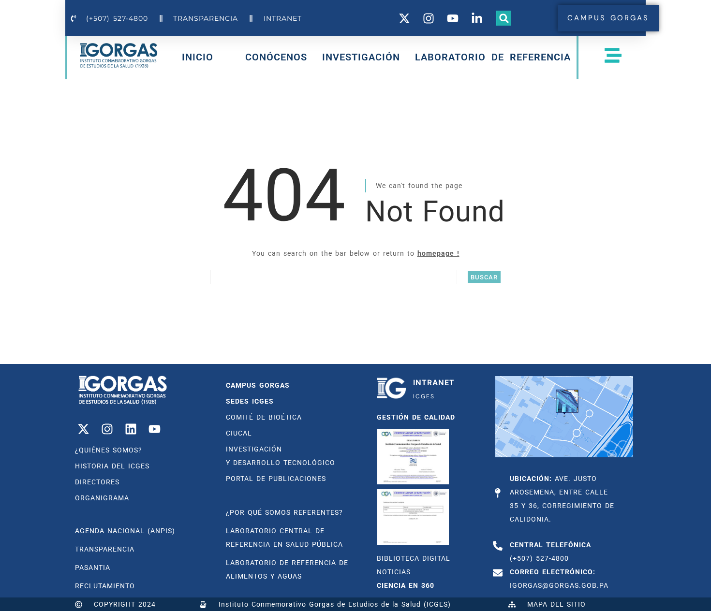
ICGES (424, 396)
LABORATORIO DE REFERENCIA (493, 57)
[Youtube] (154, 429)
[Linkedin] (130, 429)
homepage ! (438, 253)
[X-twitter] (83, 429)
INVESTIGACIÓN (361, 57)
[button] (504, 18)
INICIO (197, 59)
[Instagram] (107, 429)
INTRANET (434, 383)
